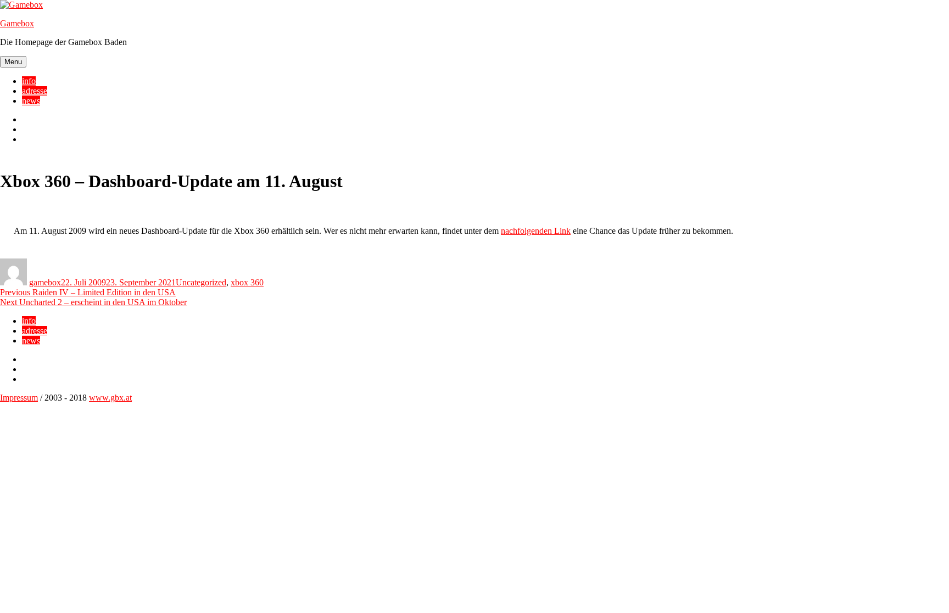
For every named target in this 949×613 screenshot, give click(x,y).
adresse (34, 90)
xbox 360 (247, 282)
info (29, 81)
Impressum (19, 397)
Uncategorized (201, 282)
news (31, 100)
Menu (13, 62)
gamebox (45, 282)
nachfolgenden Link (536, 230)
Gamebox (17, 23)
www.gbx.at (110, 397)
